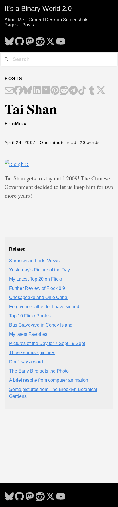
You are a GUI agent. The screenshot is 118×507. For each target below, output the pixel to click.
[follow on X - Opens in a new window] (50, 39)
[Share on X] (100, 91)
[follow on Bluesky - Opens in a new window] (9, 39)
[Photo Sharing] (17, 164)
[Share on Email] (9, 91)
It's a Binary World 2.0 (38, 8)
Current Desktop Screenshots (58, 19)
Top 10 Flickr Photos (30, 315)
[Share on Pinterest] (55, 91)
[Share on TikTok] (82, 91)
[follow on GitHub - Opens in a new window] (19, 39)
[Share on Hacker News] (45, 91)
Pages (11, 24)
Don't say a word (26, 361)
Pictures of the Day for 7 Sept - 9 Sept (47, 343)
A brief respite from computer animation (48, 380)
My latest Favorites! (28, 334)
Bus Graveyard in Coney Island (40, 325)
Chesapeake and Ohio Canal (38, 297)
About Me (14, 19)
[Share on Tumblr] (91, 91)
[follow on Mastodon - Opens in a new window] (29, 39)
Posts (28, 24)
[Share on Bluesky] (27, 91)
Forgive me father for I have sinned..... (47, 306)
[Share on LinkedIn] (36, 91)
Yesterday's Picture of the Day (39, 269)
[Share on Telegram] (73, 91)
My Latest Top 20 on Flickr (35, 279)
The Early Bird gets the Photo (39, 371)
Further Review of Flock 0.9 (37, 288)
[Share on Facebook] (18, 91)
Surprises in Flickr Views (34, 260)
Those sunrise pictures (32, 352)
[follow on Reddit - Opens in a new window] (40, 39)
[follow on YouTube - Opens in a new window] (60, 39)
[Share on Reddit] (64, 91)
